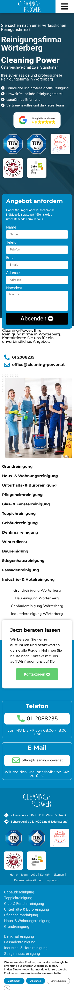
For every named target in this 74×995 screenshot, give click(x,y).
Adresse (13, 273)
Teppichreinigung (19, 513)
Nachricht (14, 288)
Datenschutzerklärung (28, 880)
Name (11, 227)
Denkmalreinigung (20, 532)
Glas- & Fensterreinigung (26, 504)
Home (13, 874)
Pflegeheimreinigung (22, 494)
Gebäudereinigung (20, 523)
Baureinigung (15, 551)
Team (24, 874)
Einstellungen (58, 981)
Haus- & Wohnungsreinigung (30, 476)
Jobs (34, 874)
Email (10, 258)
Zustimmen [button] (14, 981)
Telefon (12, 243)
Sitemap (58, 874)
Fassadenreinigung (20, 570)
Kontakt (45, 874)
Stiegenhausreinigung (23, 560)
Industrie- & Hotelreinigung (28, 579)
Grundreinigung (17, 466)
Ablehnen (35, 981)
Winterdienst (14, 542)
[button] (64, 7)
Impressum (53, 880)
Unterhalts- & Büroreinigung (29, 485)
